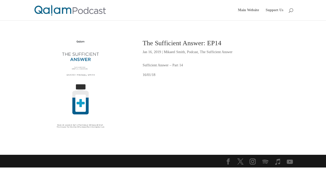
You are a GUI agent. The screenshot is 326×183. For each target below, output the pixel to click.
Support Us (274, 10)
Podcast (192, 52)
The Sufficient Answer (216, 52)
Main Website (248, 10)
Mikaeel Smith (174, 52)
